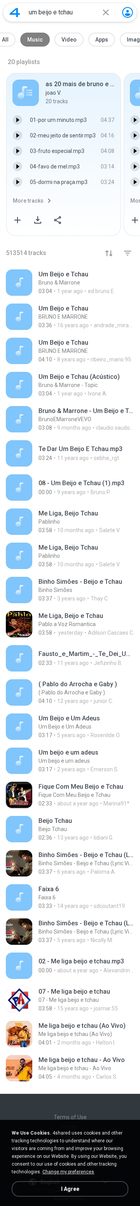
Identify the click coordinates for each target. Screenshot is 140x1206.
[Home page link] (15, 12)
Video (69, 39)
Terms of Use (70, 1117)
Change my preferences (68, 1172)
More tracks (28, 201)
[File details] (70, 282)
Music (35, 39)
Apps (101, 39)
